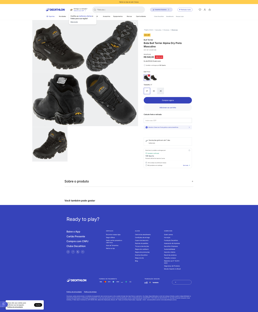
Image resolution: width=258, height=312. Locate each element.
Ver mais (185, 165)
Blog (136, 261)
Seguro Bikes (110, 237)
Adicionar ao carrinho (168, 108)
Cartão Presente (76, 236)
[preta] (147, 77)
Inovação (167, 237)
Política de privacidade (74, 292)
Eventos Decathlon (141, 255)
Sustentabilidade (169, 249)
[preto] (154, 77)
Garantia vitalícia (169, 252)
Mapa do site (139, 258)
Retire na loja (110, 248)
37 (147, 91)
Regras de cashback (142, 249)
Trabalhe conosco (170, 258)
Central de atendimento (143, 234)
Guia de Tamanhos (112, 245)
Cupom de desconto (141, 240)
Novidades (62, 16)
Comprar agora (168, 100)
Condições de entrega (142, 237)
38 (154, 91)
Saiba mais (152, 143)
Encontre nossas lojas (113, 234)
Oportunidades (141, 16)
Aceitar (38, 305)
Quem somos (168, 234)
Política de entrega (90, 292)
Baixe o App (73, 231)
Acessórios (106, 16)
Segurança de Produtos (172, 266)
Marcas (129, 16)
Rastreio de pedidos (141, 243)
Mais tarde (74, 22)
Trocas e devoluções (142, 246)
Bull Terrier (148, 40)
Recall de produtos (170, 255)
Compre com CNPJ (77, 241)
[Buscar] (95, 9)
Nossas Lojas (180, 16)
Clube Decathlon (159, 16)
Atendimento (170, 16)
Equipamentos (118, 16)
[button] (4, 304)
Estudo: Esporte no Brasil (172, 269)
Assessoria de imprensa (172, 243)
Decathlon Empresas (171, 246)
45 (161, 91)
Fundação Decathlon (171, 240)
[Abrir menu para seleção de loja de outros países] (181, 282)
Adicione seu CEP (79, 10)
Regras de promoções (142, 252)
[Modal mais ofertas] (189, 150)
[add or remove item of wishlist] (134, 23)
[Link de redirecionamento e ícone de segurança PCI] (150, 282)
